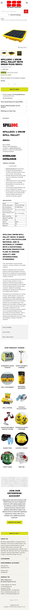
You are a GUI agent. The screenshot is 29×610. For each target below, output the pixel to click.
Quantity (3, 80)
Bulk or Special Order (8, 337)
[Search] (26, 11)
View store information (7, 98)
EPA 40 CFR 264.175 (15, 148)
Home (2, 18)
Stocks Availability (7, 327)
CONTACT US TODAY (14, 522)
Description (6, 118)
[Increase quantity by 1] (15, 84)
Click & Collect (6, 332)
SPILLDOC (5, 69)
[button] (4, 53)
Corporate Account (14, 605)
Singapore (13, 600)
